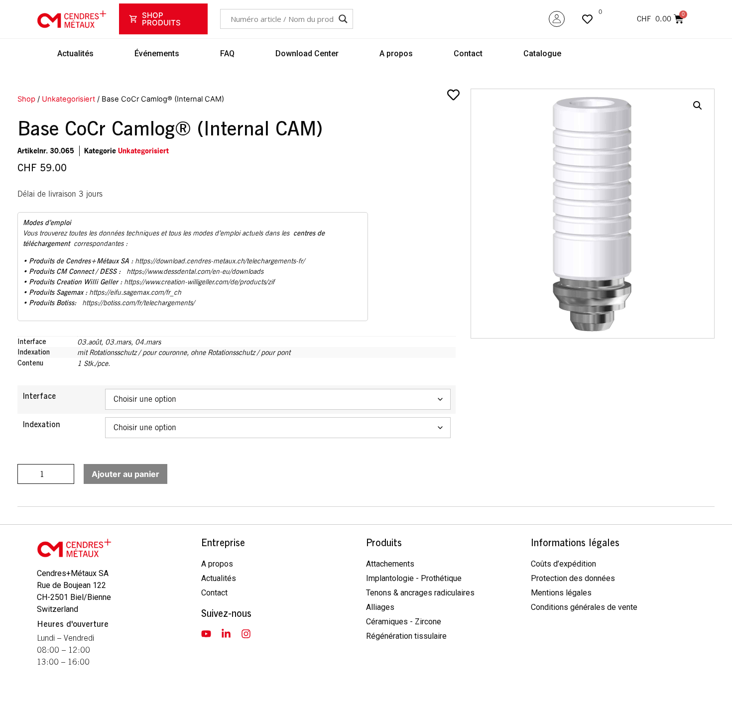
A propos (396, 53)
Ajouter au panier (125, 474)
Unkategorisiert (68, 99)
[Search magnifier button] (343, 19)
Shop (26, 99)
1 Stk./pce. (93, 363)
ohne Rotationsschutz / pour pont (240, 352)
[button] (698, 106)
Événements (156, 53)
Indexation (41, 425)
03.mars (118, 342)
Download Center (307, 53)
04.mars (148, 342)
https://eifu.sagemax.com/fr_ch (135, 292)
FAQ (227, 53)
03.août (89, 342)
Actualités (75, 53)
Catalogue (542, 53)
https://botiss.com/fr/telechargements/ (138, 303)
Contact (468, 53)
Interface (39, 396)
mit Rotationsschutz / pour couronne (132, 352)
